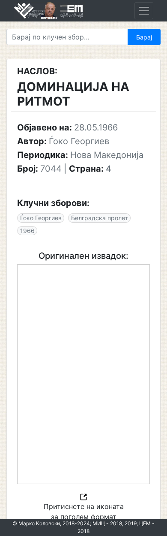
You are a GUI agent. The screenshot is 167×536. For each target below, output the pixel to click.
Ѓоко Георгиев (41, 217)
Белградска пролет (99, 217)
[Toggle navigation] (143, 10)
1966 (27, 230)
